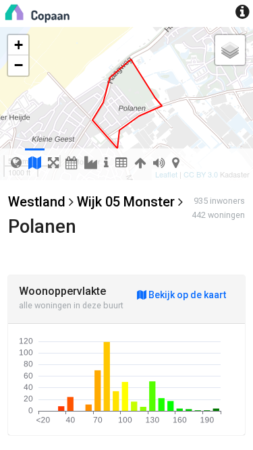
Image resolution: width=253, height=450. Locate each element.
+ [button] (18, 44)
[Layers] (230, 50)
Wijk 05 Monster (126, 202)
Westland (36, 202)
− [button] (18, 65)
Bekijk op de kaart (186, 294)
